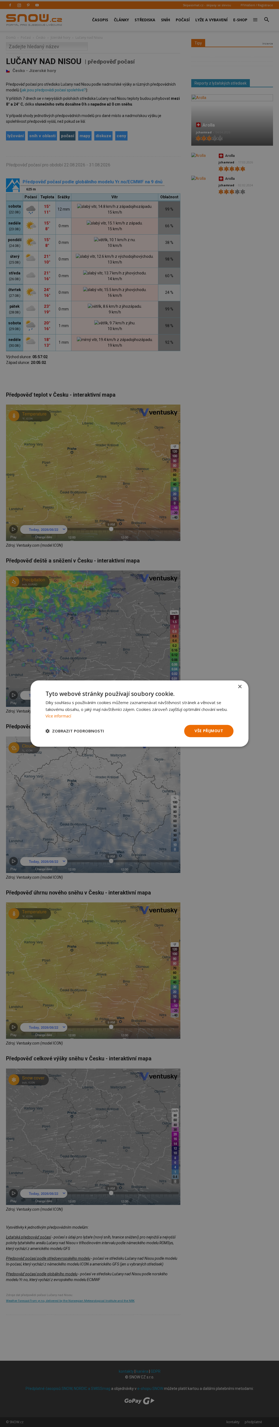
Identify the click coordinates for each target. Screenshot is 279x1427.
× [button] (240, 687)
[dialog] (139, 713)
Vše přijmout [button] (209, 730)
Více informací (58, 716)
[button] (75, 731)
